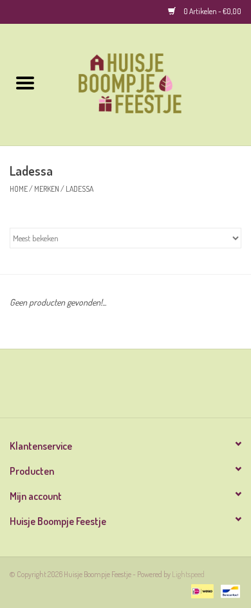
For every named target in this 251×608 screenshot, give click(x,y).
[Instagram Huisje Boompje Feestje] (137, 388)
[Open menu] (25, 82)
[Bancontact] (228, 590)
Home (19, 189)
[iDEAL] (200, 590)
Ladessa (79, 189)
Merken (46, 189)
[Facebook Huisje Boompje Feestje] (114, 388)
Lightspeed (188, 574)
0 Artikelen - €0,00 (211, 11)
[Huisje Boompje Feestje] (150, 83)
